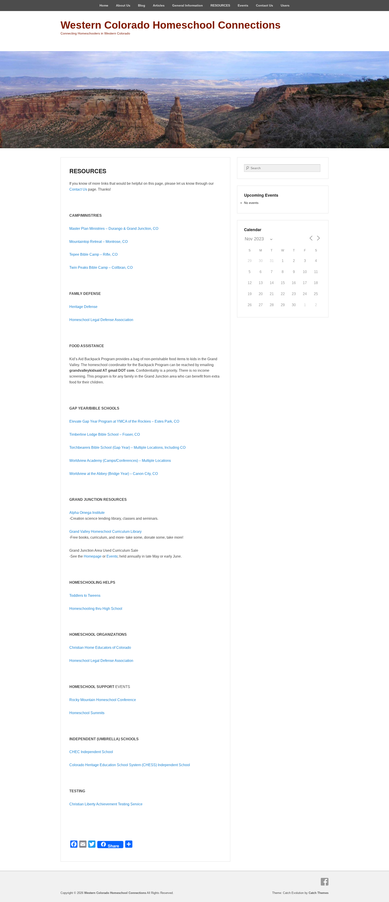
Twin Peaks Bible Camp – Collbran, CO (101, 267)
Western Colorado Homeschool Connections (171, 25)
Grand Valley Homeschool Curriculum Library (105, 531)
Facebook (324, 882)
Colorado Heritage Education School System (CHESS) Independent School (129, 765)
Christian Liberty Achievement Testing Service (105, 804)
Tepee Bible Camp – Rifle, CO (93, 254)
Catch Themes (318, 893)
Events (112, 556)
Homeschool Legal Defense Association (101, 320)
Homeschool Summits (86, 713)
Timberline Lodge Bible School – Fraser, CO (104, 434)
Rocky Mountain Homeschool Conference (102, 700)
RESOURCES (220, 5)
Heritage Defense (83, 307)
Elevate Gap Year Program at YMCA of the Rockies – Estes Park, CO (124, 421)
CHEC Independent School (91, 752)
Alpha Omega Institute (87, 513)
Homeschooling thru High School (96, 608)
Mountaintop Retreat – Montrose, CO (98, 242)
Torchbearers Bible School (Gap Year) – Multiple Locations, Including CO (127, 447)
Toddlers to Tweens (84, 595)
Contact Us (264, 5)
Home (104, 5)
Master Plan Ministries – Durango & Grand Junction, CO (113, 228)
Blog (141, 5)
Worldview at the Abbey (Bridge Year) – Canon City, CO (113, 474)
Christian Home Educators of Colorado (100, 647)
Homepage (93, 556)
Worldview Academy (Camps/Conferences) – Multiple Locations (120, 460)
